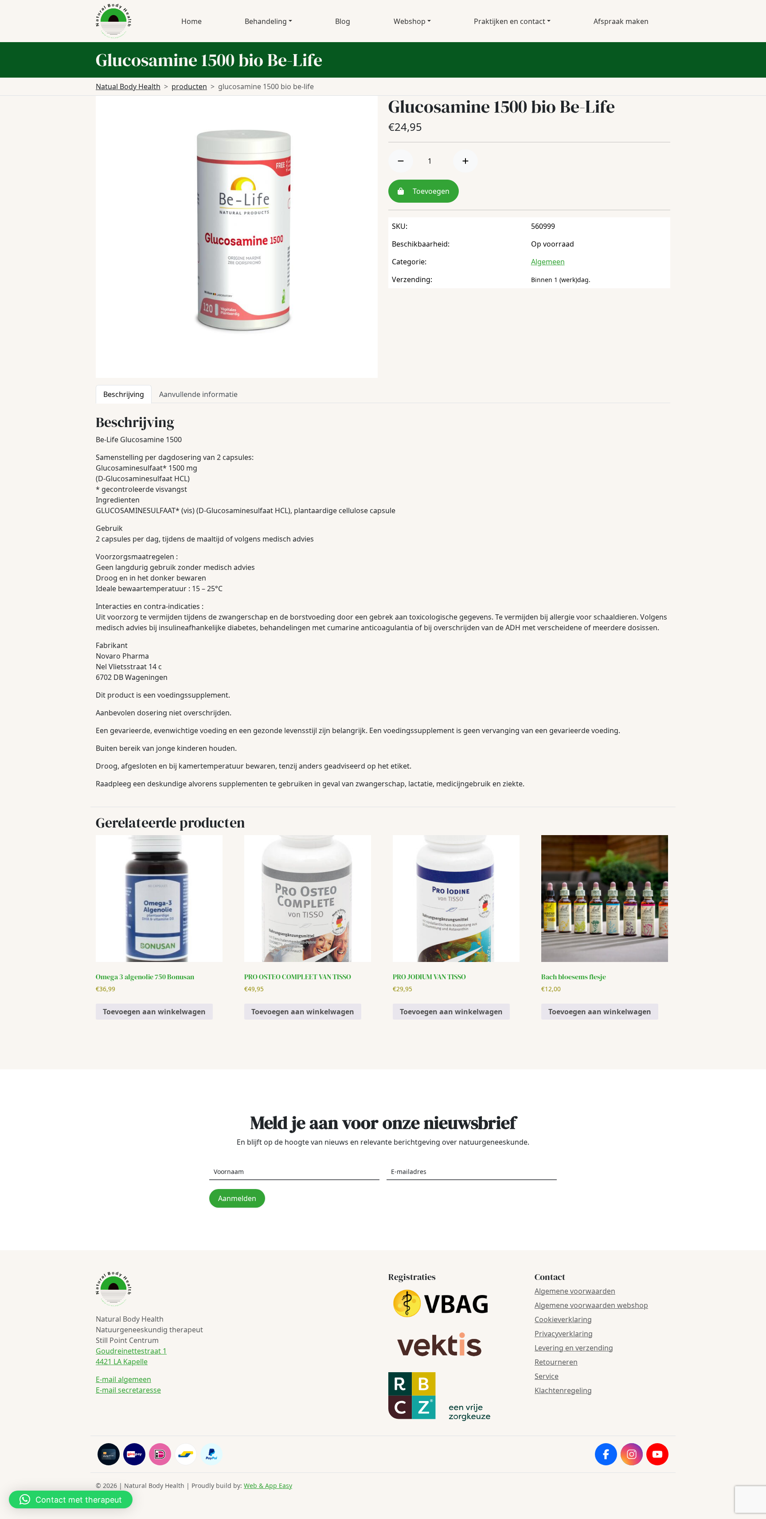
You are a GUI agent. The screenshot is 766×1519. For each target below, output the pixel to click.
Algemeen (548, 262)
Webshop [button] (410, 21)
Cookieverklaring (563, 1319)
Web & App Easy (268, 1485)
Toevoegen (430, 191)
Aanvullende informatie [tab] (198, 394)
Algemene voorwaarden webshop (591, 1305)
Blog (342, 21)
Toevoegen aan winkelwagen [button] (154, 1012)
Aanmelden (237, 1198)
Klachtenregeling (563, 1390)
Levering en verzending (574, 1348)
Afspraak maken (621, 21)
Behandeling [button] (266, 21)
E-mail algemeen (123, 1379)
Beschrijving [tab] (123, 394)
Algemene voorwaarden (575, 1291)
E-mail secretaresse (128, 1390)
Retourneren (556, 1362)
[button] (71, 1499)
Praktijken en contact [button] (509, 21)
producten (189, 86)
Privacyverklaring (564, 1333)
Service (547, 1376)
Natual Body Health (128, 86)
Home (191, 21)
